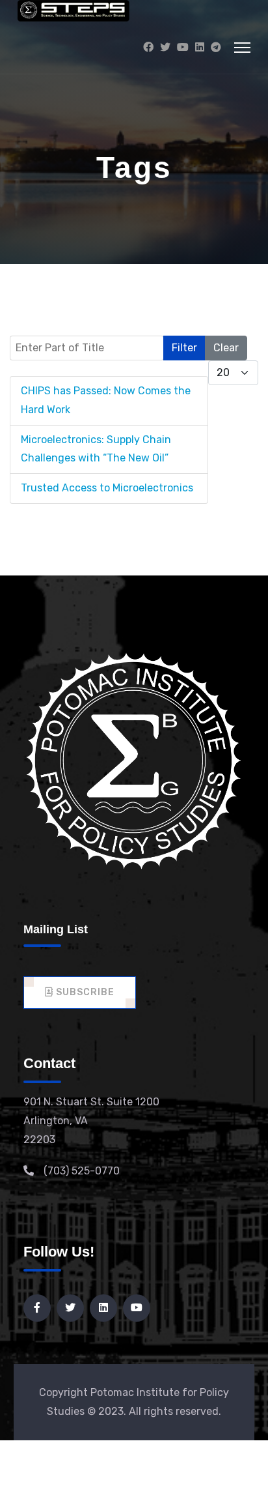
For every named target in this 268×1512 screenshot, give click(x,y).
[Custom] (216, 47)
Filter (184, 348)
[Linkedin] (199, 47)
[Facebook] (148, 47)
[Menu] (242, 48)
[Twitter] (165, 47)
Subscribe (83, 992)
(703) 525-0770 (82, 1171)
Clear (226, 348)
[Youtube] (183, 47)
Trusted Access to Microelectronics (107, 488)
